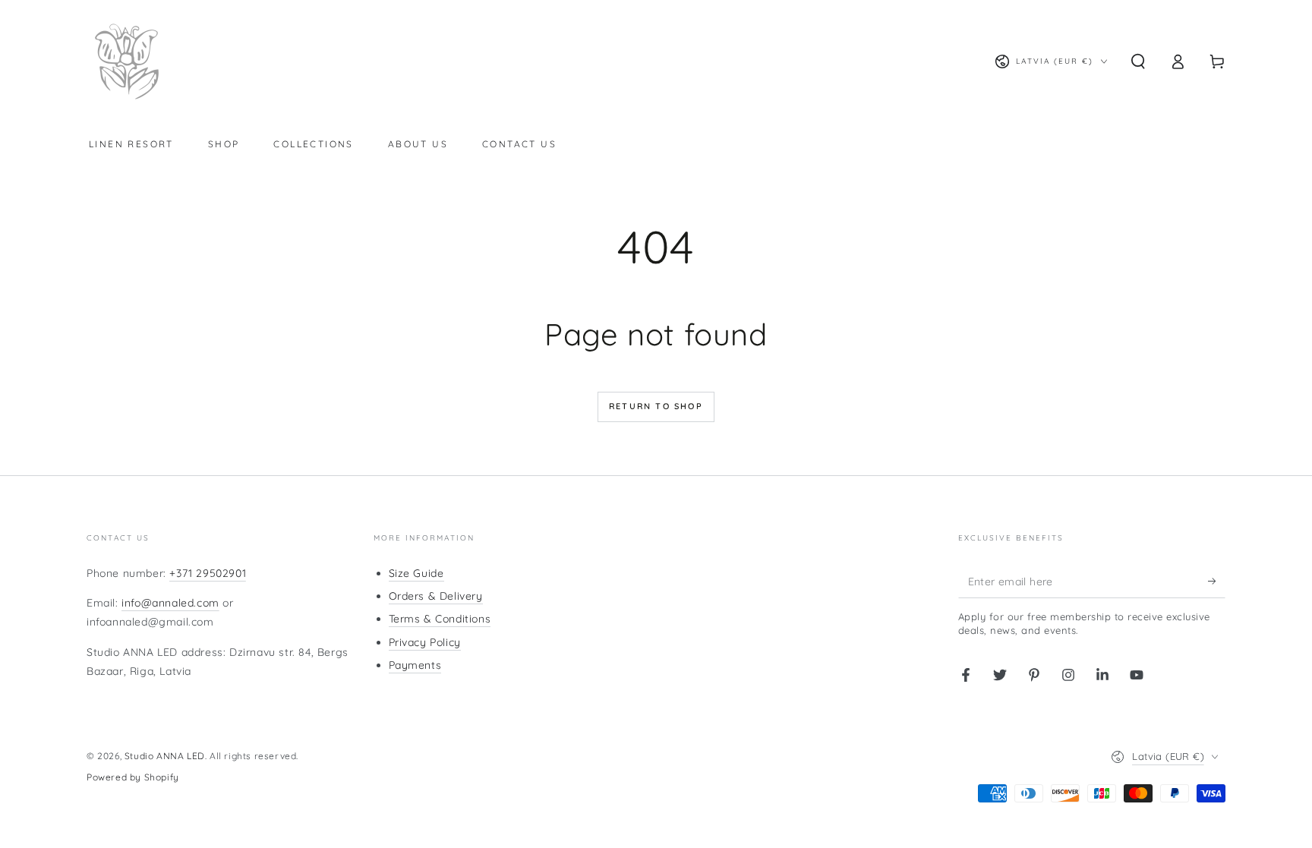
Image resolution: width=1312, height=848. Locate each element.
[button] (1138, 61)
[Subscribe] (1216, 580)
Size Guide (416, 573)
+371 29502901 (207, 573)
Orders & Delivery (436, 596)
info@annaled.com (170, 603)
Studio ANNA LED (165, 755)
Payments (415, 665)
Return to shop (656, 406)
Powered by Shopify (133, 777)
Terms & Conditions (440, 619)
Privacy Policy (425, 642)
